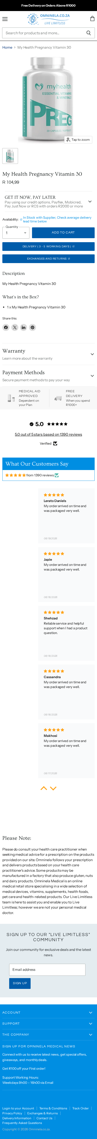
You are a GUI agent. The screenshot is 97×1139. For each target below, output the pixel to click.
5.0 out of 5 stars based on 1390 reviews (48, 434)
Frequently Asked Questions (22, 1123)
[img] (15, 475)
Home (7, 47)
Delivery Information (16, 1118)
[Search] (88, 32)
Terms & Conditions (53, 1108)
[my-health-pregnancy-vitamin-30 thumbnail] (10, 155)
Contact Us (44, 1118)
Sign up (20, 983)
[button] (43, 789)
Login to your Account (18, 1108)
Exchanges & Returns (42, 1113)
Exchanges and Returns (47, 258)
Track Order (80, 1108)
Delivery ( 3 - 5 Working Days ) (47, 246)
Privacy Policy (12, 1113)
